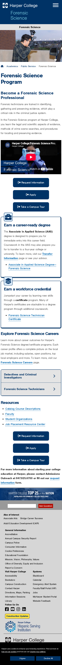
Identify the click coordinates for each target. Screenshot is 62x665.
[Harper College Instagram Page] (18, 610)
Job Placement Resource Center (25, 424)
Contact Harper (12, 588)
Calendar (37, 580)
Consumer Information (16, 546)
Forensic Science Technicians (24, 389)
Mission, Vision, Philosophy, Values (22, 559)
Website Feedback (41, 601)
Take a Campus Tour (33, 206)
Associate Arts (10, 518)
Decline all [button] (48, 658)
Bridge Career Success (31, 518)
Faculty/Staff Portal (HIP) (44, 588)
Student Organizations (18, 419)
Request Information (32, 182)
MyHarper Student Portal (45, 596)
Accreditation (11, 534)
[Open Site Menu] (53, 5)
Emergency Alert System (44, 584)
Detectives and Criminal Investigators (20, 376)
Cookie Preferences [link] (14, 551)
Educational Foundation (16, 555)
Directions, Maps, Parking (17, 592)
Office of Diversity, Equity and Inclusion (24, 563)
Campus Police (12, 542)
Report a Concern (13, 567)
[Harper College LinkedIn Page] (24, 610)
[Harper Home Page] (24, 640)
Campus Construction (15, 584)
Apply (32, 194)
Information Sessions (15, 596)
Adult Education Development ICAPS (21, 523)
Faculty (9, 414)
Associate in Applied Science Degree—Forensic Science (32, 266)
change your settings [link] (38, 652)
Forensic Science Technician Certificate (27, 317)
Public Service (28, 66)
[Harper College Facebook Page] (7, 610)
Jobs (35, 592)
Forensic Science (19, 15)
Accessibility (11, 575)
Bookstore (10, 580)
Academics (12, 66)
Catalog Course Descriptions (23, 409)
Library (8, 601)
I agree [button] (22, 658)
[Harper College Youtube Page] (12, 610)
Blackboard (38, 575)
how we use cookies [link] (9, 652)
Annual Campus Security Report (20, 538)
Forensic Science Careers (17, 362)
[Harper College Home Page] (2, 66)
